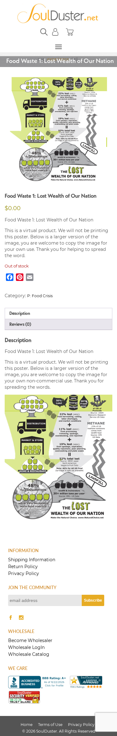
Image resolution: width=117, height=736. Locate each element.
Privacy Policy (23, 573)
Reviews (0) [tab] (20, 324)
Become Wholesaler (30, 640)
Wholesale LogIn (26, 647)
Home (26, 724)
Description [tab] (19, 313)
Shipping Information (31, 559)
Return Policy (23, 566)
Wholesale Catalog (28, 654)
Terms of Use (50, 724)
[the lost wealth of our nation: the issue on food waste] (59, 130)
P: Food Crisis (40, 295)
